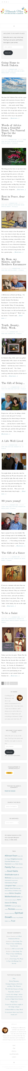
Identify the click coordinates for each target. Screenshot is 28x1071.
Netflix (18, 897)
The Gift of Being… (13, 383)
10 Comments (15, 206)
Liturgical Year (10, 885)
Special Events (5, 72)
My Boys (22, 71)
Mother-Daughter (15, 893)
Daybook (17, 861)
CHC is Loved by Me (17, 948)
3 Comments (21, 270)
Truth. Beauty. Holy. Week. (10, 326)
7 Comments (9, 560)
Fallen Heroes (19, 864)
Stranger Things (15, 917)
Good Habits (12, 871)
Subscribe (8, 53)
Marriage (10, 204)
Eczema (13, 864)
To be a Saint (9, 613)
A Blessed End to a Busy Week (14, 1009)
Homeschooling (12, 618)
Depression (8, 864)
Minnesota (7, 893)
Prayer (22, 204)
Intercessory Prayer (11, 882)
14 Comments (15, 143)
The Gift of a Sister (13, 553)
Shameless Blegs (18, 909)
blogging (14, 859)
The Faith (22, 620)
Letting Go (13, 141)
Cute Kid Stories (10, 861)
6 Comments (13, 72)
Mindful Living (18, 890)
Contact (14, 1056)
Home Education (15, 878)
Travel (9, 921)
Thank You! (14, 1001)
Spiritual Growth (6, 143)
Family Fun (4, 71)
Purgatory (18, 906)
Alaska (19, 856)
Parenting (13, 906)
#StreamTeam (11, 855)
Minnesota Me (11, 333)
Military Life (11, 890)
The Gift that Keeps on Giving (14, 989)
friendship (18, 867)
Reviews (11, 909)
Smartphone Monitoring (9, 913)
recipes (6, 909)
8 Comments (23, 388)
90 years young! (11, 501)
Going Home (11, 71)
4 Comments (19, 333)
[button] (14, 26)
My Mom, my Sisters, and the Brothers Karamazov (13, 262)
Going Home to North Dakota (10, 64)
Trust (13, 920)
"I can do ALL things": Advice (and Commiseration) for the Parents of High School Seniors (14, 997)
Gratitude (16, 71)
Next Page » (13, 683)
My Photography (14, 1054)
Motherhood (20, 141)
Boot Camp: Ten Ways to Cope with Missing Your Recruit (14, 944)
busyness (19, 859)
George (3, 506)
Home (14, 1045)
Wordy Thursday (14, 981)
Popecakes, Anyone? (14, 991)
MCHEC (6, 890)
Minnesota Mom (14, 13)
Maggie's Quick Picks (10, 888)
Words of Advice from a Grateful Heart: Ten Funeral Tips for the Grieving (13, 130)
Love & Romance (19, 885)
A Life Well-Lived (12, 441)
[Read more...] (15, 118)
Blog (14, 978)
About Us (14, 1051)
